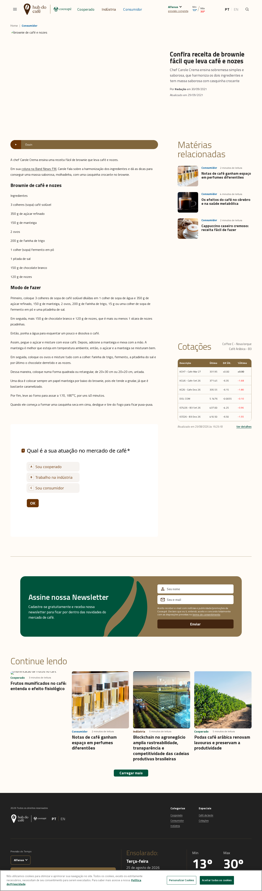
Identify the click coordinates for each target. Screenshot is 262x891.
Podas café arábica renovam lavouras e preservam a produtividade (222, 742)
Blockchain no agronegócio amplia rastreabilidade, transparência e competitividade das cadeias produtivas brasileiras (161, 748)
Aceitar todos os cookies (217, 880)
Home (14, 25)
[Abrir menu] (14, 9)
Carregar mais (131, 773)
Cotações (204, 820)
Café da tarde (206, 815)
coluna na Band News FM (38, 168)
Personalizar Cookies (181, 880)
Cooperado (85, 9)
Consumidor (132, 9)
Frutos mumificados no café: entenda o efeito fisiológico (38, 686)
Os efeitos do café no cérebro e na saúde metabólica (225, 201)
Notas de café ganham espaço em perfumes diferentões (226, 175)
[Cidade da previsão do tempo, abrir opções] (26, 859)
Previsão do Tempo (21, 851)
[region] (131, 880)
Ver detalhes (244, 427)
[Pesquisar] (247, 9)
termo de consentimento (206, 614)
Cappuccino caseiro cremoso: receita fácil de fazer (224, 228)
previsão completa (178, 11)
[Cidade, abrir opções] (180, 6)
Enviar (195, 624)
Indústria (109, 9)
